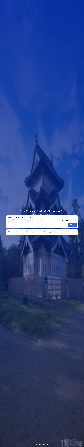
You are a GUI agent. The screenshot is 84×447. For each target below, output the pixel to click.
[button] (74, 2)
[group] (16, 220)
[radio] (10, 217)
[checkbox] (30, 217)
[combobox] (33, 220)
